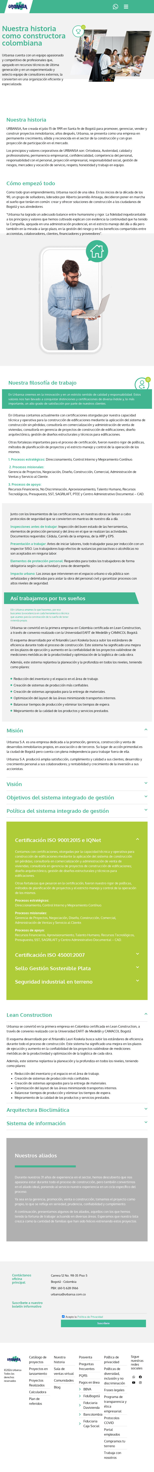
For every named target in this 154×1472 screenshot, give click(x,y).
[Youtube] (134, 1382)
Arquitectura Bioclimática (38, 1109)
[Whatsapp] (134, 1377)
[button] (126, 6)
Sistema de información (36, 1123)
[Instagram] (140, 1382)
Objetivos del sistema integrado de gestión (60, 797)
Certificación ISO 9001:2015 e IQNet (58, 840)
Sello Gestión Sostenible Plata (53, 968)
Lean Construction (29, 1014)
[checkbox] (101, 1316)
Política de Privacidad (90, 1317)
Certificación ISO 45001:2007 (50, 954)
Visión (14, 784)
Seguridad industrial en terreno (54, 981)
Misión (15, 730)
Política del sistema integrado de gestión (58, 810)
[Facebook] (140, 1377)
